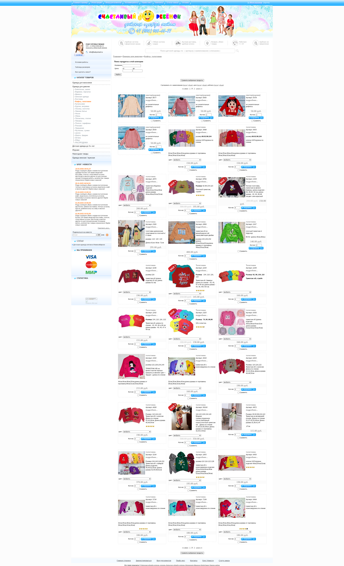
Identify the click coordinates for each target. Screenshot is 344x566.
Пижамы (78, 121)
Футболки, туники (82, 130)
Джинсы (78, 94)
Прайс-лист (146, 3)
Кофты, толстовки (83, 101)
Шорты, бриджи (81, 135)
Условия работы (131, 3)
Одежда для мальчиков (82, 83)
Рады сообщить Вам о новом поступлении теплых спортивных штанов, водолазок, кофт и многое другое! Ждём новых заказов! (92, 187)
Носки (77, 114)
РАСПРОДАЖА (81, 143)
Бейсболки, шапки (82, 89)
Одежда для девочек (81, 87)
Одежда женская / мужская (83, 158)
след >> (199, 89)
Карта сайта (215, 565)
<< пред (185, 89)
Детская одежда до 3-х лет (83, 146)
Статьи (80, 241)
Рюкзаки (78, 126)
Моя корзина (256, 2)
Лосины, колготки (82, 109)
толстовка (201, 127)
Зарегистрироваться (144, 561)
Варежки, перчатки (83, 92)
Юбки (77, 140)
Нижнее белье (81, 111)
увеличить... (131, 118)
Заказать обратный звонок (96, 48)
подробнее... (152, 100)
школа (77, 133)
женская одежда (82, 97)
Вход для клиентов (113, 3)
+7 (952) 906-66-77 (97, 46)
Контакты (159, 3)
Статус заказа (172, 3)
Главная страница (80, 3)
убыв (190, 85)
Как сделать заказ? (83, 72)
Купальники (80, 104)
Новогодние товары (80, 154)
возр (185, 85)
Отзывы (185, 3)
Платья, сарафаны (83, 123)
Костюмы (79, 99)
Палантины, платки (83, 118)
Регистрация (97, 3)
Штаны (78, 138)
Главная (117, 56)
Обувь (77, 116)
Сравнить (157, 121)
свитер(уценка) (153, 95)
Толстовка (201, 265)
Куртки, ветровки (82, 106)
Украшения (79, 128)
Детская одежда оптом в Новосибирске (89, 245)
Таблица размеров (82, 67)
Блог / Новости (208, 561)
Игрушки (75, 150)
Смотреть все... (104, 228)
